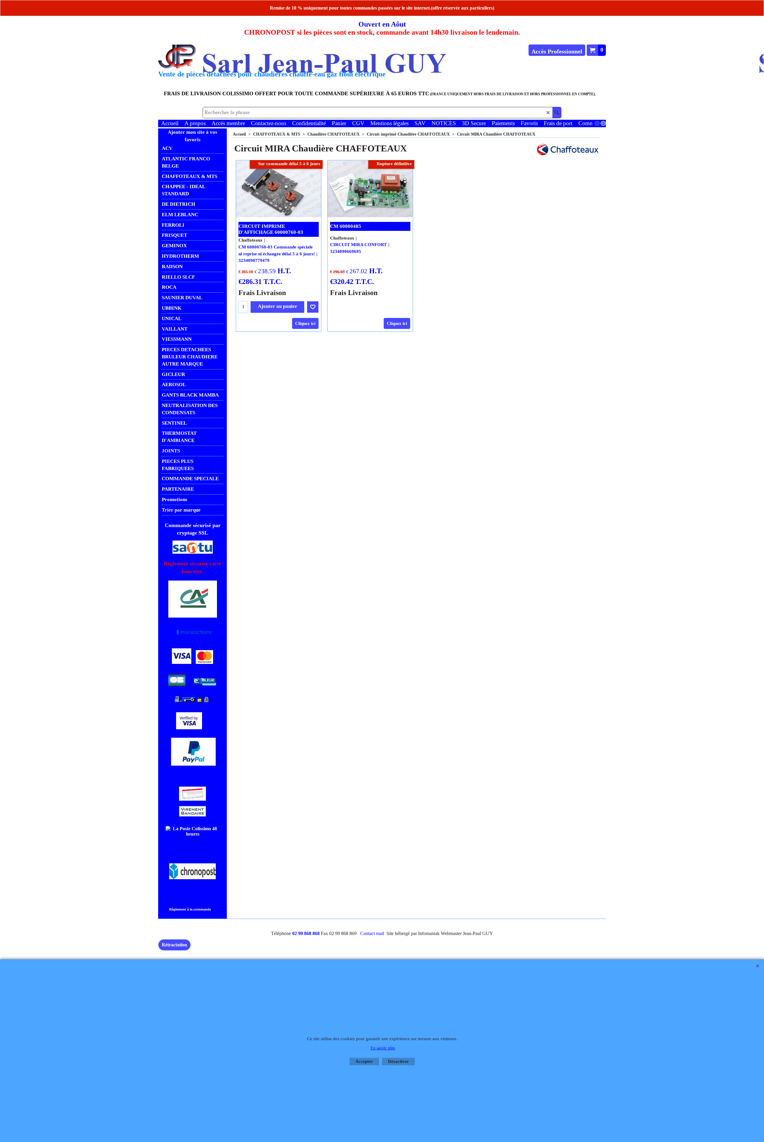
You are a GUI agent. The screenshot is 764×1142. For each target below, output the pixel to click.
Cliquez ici (305, 323)
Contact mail (372, 933)
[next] (603, 123)
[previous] (597, 123)
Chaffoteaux (250, 240)
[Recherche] (556, 112)
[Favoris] (312, 307)
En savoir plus (383, 1048)
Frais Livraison (262, 292)
